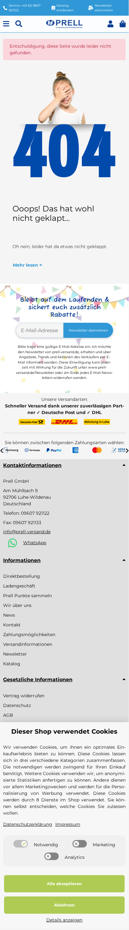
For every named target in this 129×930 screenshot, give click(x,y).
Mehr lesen (26, 265)
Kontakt (12, 625)
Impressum (67, 824)
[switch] (20, 844)
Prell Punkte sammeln (27, 595)
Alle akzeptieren (64, 883)
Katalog (11, 664)
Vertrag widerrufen (23, 696)
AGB (8, 715)
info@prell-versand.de (27, 531)
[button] (110, 24)
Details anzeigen (64, 920)
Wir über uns (17, 605)
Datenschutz (17, 705)
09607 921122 (35, 513)
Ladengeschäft (19, 586)
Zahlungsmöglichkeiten (29, 634)
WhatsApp (34, 542)
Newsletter (15, 654)
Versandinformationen (27, 644)
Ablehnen (64, 904)
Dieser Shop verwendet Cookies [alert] (64, 731)
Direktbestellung (21, 576)
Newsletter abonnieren (88, 330)
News (9, 615)
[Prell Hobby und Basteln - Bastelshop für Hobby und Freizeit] (64, 23)
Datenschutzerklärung (27, 824)
